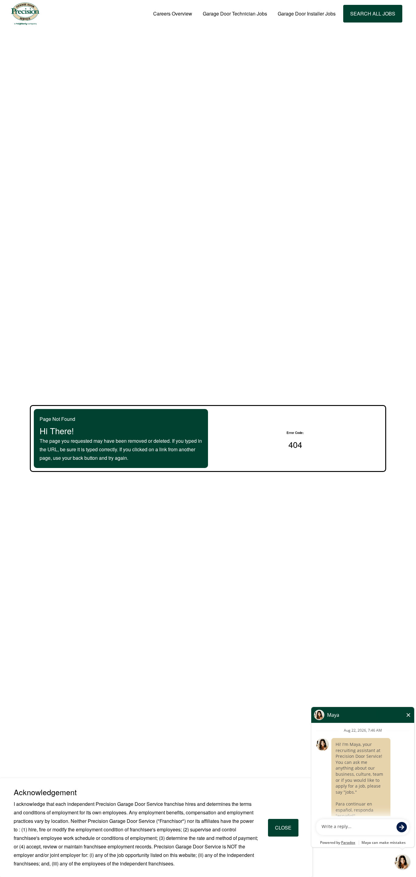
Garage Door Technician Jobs (235, 13)
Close (283, 827)
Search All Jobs (372, 13)
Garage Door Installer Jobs (307, 13)
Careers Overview (172, 13)
